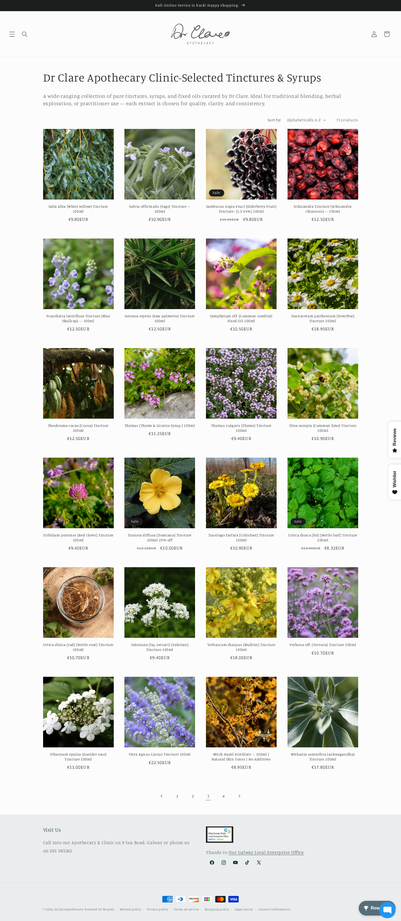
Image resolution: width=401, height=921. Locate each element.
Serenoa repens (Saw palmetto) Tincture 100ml (160, 318)
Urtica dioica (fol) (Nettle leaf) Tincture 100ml (322, 537)
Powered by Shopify (99, 909)
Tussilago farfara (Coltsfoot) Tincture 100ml (241, 537)
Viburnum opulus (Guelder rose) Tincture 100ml (78, 756)
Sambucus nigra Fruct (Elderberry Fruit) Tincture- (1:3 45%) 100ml (241, 208)
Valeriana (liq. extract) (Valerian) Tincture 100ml (159, 647)
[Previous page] (161, 796)
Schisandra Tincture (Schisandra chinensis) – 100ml (323, 208)
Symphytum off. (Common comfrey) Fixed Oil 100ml (241, 318)
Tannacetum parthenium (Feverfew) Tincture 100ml (322, 318)
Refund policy (130, 909)
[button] (12, 34)
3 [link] (208, 796)
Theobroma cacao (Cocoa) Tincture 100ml (78, 428)
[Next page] (239, 796)
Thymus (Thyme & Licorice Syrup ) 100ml (160, 425)
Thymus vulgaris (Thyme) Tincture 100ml (241, 428)
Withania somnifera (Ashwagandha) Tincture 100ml (323, 756)
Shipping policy (217, 909)
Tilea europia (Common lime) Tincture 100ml (323, 428)
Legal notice (244, 909)
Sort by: (274, 119)
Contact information (275, 909)
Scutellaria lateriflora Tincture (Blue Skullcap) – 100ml (78, 318)
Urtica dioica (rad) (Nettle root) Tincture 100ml (78, 647)
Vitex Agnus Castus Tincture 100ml (160, 754)
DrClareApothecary (68, 909)
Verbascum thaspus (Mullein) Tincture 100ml (241, 647)
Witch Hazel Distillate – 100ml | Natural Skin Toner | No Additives (241, 756)
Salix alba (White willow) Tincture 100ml (78, 208)
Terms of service (186, 909)
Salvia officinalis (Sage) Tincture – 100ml (159, 208)
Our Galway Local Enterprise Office (266, 852)
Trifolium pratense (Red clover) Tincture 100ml (78, 537)
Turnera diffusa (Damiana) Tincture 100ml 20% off (159, 537)
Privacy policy (157, 909)
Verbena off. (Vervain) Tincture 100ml (322, 644)
